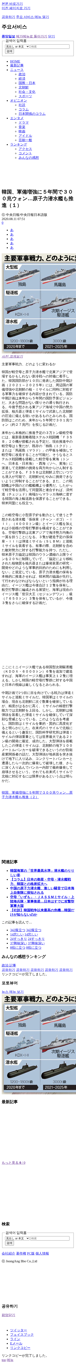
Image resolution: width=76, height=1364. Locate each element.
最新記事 (17, 65)
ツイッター (18, 1330)
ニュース (17, 70)
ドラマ (24, 122)
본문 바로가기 (12, 3)
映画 (22, 131)
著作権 (21, 1253)
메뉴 (10, 1360)
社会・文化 (27, 92)
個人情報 (42, 1253)
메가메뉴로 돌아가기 (31, 36)
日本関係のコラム (32, 113)
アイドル (25, 135)
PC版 (31, 1253)
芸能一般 (25, 140)
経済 (22, 78)
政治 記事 (9, 965)
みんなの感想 (29, 157)
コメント (25, 153)
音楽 (22, 127)
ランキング (18, 144)
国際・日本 (27, 83)
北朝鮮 (24, 87)
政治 (22, 74)
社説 (22, 105)
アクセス (25, 149)
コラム (24, 109)
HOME (15, 61)
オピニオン (18, 100)
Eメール (16, 1343)
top (4, 1360)
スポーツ (25, 96)
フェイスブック (22, 1334)
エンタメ (17, 118)
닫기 (51, 36)
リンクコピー (20, 1348)
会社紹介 (8, 1253)
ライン (15, 1339)
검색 (9, 51)
